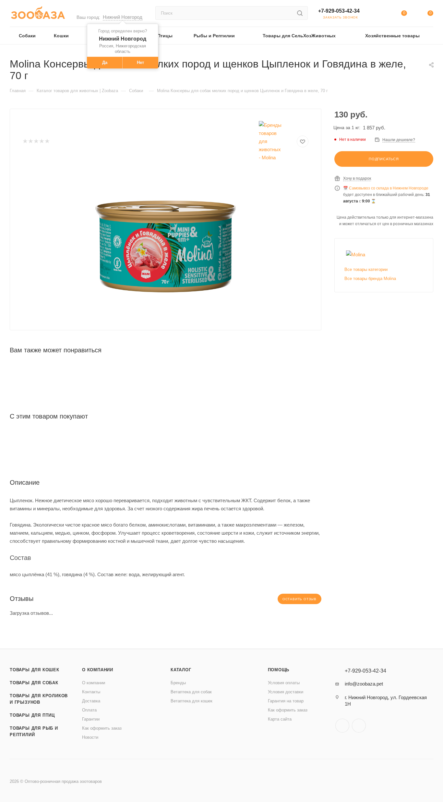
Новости (90, 737)
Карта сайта (280, 719)
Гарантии (91, 719)
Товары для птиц (32, 715)
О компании (97, 669)
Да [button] (104, 62)
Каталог (181, 669)
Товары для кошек (34, 669)
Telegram (342, 726)
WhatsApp (359, 726)
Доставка (91, 701)
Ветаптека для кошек (191, 701)
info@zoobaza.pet (364, 684)
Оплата (89, 710)
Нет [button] (140, 62)
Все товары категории (366, 269)
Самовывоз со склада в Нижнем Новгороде (388, 188)
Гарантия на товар (286, 701)
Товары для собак (34, 682)
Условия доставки (285, 691)
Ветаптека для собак (191, 691)
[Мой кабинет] (377, 14)
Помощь (279, 669)
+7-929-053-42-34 (339, 11)
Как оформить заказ (102, 728)
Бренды (178, 682)
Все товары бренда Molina (370, 278)
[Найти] (300, 13)
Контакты (91, 691)
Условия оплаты (284, 682)
